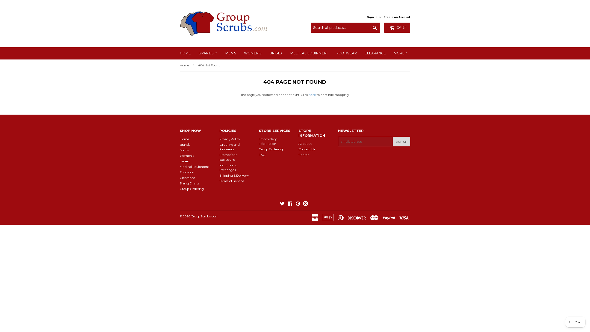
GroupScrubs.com (204, 216)
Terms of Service (231, 181)
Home (185, 53)
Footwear (346, 53)
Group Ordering (192, 189)
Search (303, 155)
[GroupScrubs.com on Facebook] (290, 204)
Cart (401, 27)
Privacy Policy (229, 139)
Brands (207, 53)
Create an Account (397, 17)
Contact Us (306, 149)
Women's (253, 53)
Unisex (275, 53)
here (312, 95)
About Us (305, 143)
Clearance (375, 53)
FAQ (262, 155)
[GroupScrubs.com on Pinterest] (297, 204)
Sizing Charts (189, 183)
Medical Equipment (309, 53)
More (399, 53)
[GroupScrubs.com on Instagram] (305, 204)
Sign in (372, 17)
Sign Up (401, 141)
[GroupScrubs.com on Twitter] (282, 204)
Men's (230, 53)
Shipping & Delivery (234, 175)
